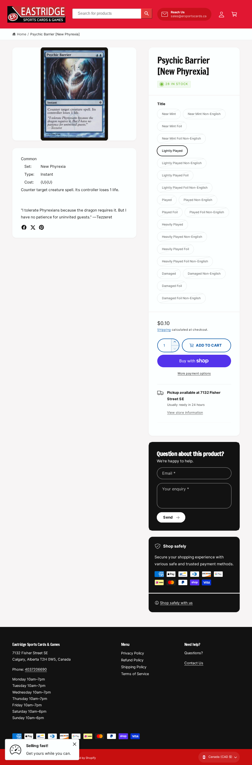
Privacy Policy (132, 653)
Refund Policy (132, 660)
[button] (234, 14)
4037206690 (36, 669)
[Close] (74, 744)
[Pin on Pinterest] (41, 227)
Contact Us (193, 663)
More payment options (194, 373)
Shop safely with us (176, 603)
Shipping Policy (133, 667)
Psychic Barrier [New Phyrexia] (55, 34)
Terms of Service (135, 674)
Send (168, 517)
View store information (185, 412)
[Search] (146, 14)
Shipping (164, 329)
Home (21, 34)
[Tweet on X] (33, 227)
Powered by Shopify (82, 758)
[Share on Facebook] (24, 227)
